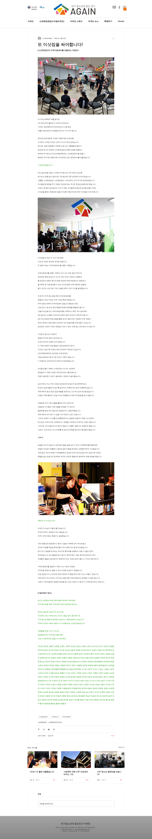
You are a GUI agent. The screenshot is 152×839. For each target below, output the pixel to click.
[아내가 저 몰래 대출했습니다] (42, 759)
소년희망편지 (43, 717)
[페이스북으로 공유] (39, 729)
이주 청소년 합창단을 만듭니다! (109, 772)
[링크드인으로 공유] (49, 729)
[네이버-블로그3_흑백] (114, 7)
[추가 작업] (113, 38)
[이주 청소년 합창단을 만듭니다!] (109, 759)
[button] (125, 8)
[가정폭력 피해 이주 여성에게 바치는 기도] (76, 759)
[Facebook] (119, 7)
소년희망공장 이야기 (55, 722)
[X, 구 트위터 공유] (44, 729)
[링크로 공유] (54, 729)
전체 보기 (121, 747)
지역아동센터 (66, 717)
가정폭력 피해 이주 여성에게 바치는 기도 (76, 772)
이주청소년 (55, 717)
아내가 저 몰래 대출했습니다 (42, 771)
